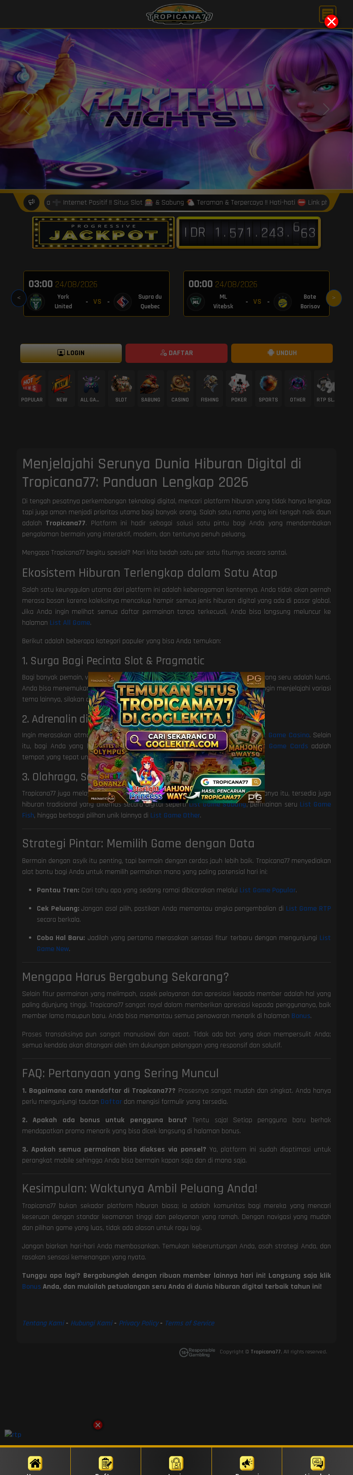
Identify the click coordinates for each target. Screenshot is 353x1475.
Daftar (105, 1473)
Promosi (247, 1473)
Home (35, 1473)
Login (176, 1473)
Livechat (318, 1473)
